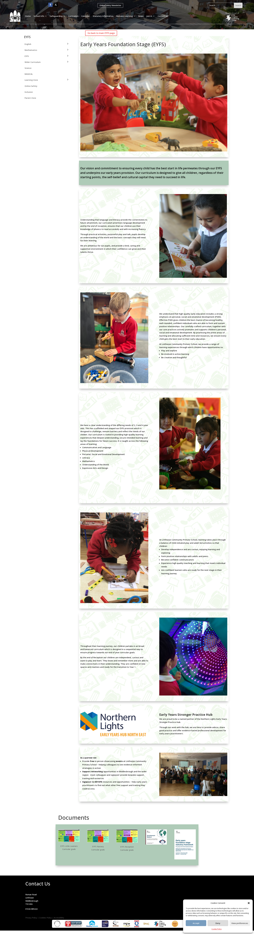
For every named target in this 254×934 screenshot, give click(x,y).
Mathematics (31, 50)
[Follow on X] (56, 5)
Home (28, 16)
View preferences (239, 923)
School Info (39, 16)
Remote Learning (124, 16)
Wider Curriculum (33, 62)
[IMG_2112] (190, 488)
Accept (196, 923)
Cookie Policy (217, 929)
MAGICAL (29, 74)
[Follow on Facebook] (50, 5)
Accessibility (59, 917)
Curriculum (73, 16)
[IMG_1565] (114, 382)
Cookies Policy (45, 917)
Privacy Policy (31, 917)
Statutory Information (103, 16)
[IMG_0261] (193, 695)
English (28, 44)
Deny (218, 923)
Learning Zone (31, 80)
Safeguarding (56, 16)
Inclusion (29, 92)
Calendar (85, 16)
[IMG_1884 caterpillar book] (193, 277)
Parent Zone (30, 98)
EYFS (27, 56)
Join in (149, 16)
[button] (248, 903)
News (141, 16)
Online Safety (31, 86)
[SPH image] (114, 737)
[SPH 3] (193, 795)
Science (28, 68)
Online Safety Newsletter (110, 5)
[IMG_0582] (114, 602)
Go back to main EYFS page (101, 33)
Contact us (163, 16)
